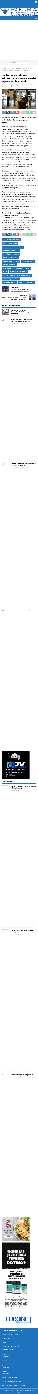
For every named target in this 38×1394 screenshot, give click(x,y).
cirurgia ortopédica (13, 240)
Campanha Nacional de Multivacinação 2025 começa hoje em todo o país (23, 311)
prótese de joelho (27, 261)
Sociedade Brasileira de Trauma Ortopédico (17, 275)
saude (5, 272)
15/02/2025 (7, 86)
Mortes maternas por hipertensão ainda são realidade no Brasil (22, 320)
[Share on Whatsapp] (29, 112)
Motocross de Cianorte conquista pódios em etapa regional (22, 1075)
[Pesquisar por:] (19, 63)
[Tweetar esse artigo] (8, 112)
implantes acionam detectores (13, 247)
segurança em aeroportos (18, 272)
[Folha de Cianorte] (19, 15)
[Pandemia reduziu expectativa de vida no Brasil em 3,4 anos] (5, 533)
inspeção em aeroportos (11, 254)
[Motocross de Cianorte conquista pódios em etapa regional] (5, 1143)
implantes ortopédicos (10, 250)
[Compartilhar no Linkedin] (12, 112)
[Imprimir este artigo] (25, 112)
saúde (27, 268)
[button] (35, 1)
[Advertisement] (19, 40)
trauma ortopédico (9, 282)
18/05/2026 (14, 467)
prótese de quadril (9, 265)
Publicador (22, 316)
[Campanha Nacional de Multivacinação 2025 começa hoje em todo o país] (5, 312)
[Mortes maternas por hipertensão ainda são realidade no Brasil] (5, 389)
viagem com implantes (26, 282)
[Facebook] (19, 6)
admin (14, 86)
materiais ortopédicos (10, 257)
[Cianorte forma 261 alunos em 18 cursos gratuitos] (5, 999)
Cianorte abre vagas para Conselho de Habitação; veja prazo (23, 787)
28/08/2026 (14, 790)
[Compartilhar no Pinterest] (17, 112)
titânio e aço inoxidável (11, 279)
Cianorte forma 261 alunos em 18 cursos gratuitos (22, 931)
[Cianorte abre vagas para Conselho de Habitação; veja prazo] (5, 855)
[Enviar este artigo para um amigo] (21, 112)
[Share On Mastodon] (34, 112)
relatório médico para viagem (12, 268)
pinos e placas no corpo (11, 261)
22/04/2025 (14, 323)
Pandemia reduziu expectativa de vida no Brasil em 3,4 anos (23, 464)
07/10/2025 (14, 316)
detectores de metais (10, 243)
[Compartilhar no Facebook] (4, 112)
